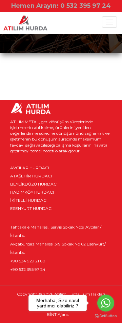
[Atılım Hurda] (25, 23)
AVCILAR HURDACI (29, 167)
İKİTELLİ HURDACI (28, 200)
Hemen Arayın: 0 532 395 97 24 (61, 5)
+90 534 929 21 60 (27, 260)
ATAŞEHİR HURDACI (31, 175)
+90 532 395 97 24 (27, 269)
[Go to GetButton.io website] (106, 316)
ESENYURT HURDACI (31, 208)
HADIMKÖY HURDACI (32, 192)
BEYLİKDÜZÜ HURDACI (34, 184)
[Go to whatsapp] (105, 303)
